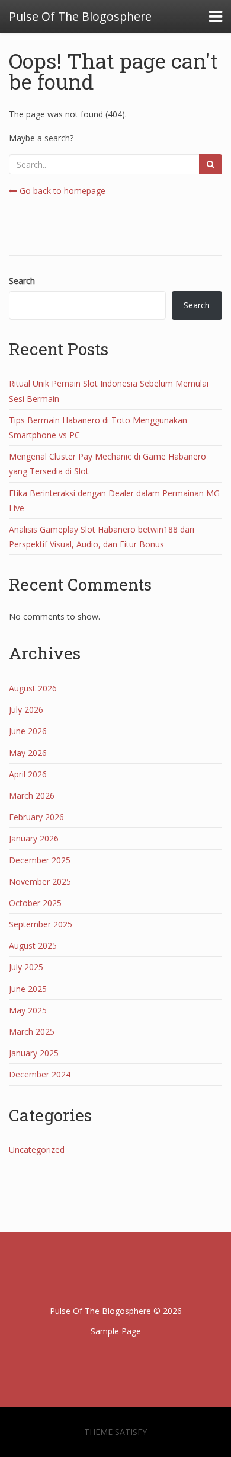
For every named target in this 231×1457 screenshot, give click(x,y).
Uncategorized (37, 1149)
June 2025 (28, 988)
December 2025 (39, 860)
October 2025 (35, 902)
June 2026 (28, 731)
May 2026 (28, 752)
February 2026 (36, 816)
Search (22, 280)
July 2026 (26, 709)
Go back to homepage (61, 190)
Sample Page (116, 1331)
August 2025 (33, 945)
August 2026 (33, 688)
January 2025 (34, 1053)
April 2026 (28, 774)
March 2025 (31, 1031)
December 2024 (39, 1074)
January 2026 (34, 838)
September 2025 (40, 924)
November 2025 (40, 881)
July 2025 (26, 967)
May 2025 (28, 1010)
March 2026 (31, 795)
